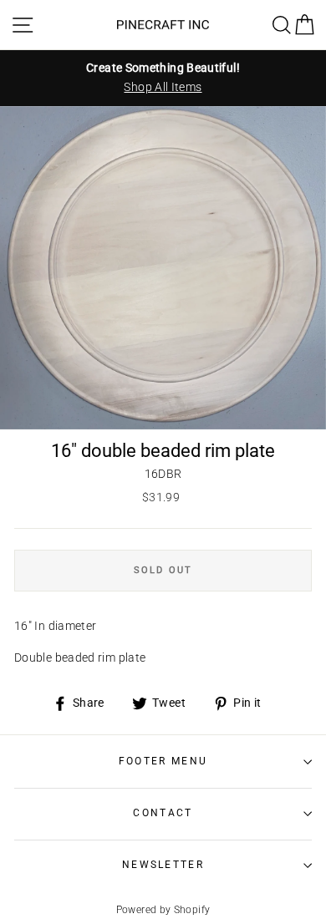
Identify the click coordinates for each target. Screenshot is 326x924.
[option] (163, 77)
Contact (162, 813)
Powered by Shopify (163, 910)
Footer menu (163, 761)
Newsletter (163, 865)
